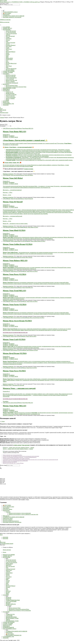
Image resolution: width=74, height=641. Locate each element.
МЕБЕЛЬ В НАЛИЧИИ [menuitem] (9, 554)
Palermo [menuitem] (8, 574)
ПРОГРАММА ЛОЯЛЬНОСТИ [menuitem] (13, 635)
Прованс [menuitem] (8, 587)
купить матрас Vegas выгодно (21, 445)
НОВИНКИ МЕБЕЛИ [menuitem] (8, 627)
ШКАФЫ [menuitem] (8, 602)
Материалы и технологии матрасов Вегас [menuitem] (19, 609)
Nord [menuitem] (7, 567)
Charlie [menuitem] (7, 582)
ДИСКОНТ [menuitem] (6, 637)
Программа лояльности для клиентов (12, 17)
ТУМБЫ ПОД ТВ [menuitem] (10, 614)
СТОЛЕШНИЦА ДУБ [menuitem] (8, 636)
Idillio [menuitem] (7, 579)
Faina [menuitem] (7, 589)
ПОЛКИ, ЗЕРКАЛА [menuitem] (11, 604)
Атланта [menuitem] (8, 580)
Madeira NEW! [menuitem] (9, 563)
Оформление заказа (8, 518)
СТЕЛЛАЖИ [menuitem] (9, 615)
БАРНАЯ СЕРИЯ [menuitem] (7, 624)
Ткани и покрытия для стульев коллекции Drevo (12, 455)
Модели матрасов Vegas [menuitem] (14, 608)
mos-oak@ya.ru (36, 2)
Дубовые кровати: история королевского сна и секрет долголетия (16, 458)
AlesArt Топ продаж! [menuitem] (11, 559)
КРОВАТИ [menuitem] (8, 597)
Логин (4, 552)
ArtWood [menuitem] (8, 571)
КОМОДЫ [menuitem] (8, 598)
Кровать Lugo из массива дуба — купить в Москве (13, 463)
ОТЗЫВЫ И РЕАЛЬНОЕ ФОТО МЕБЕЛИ (13, 16)
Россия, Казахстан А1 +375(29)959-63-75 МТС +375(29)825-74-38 (16, 2)
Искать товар (3, 4)
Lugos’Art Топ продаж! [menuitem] (11, 562)
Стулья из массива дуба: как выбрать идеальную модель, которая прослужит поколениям (21, 456)
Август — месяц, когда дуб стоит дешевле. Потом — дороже (18, 448)
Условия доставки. (28, 168)
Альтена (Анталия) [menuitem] (10, 569)
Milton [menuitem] (7, 593)
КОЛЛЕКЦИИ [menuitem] (6, 557)
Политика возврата (7, 519)
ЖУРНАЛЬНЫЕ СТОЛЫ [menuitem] (12, 618)
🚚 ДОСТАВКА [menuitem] (10, 634)
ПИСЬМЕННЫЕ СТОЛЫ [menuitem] (12, 621)
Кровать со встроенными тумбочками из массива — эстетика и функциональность (19, 457)
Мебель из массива (4, 22)
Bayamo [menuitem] (8, 592)
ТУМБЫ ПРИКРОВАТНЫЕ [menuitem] (13, 600)
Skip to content (3, 0)
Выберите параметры (8, 173)
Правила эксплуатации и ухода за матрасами (20, 513)
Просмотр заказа (4, 112)
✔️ (3, 10)
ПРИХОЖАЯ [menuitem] (6, 626)
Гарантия (8, 511)
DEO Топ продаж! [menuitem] (10, 566)
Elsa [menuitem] (7, 588)
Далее (3, 421)
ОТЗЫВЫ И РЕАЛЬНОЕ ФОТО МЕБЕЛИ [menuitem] (16, 631)
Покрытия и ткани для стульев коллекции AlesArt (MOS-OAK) (15, 460)
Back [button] (7, 558)
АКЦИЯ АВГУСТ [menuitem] (7, 556)
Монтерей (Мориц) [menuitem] (10, 585)
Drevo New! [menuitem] (9, 576)
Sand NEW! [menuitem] (8, 565)
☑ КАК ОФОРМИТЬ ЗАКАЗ (10, 12)
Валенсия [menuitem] (8, 591)
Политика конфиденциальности (11, 521)
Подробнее (5, 401)
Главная (2, 117)
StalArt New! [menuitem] (9, 570)
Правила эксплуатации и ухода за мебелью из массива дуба (23, 514)
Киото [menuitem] (7, 584)
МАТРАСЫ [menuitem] (8, 605)
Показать (2, 124)
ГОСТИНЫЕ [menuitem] (6, 611)
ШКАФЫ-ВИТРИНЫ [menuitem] (11, 617)
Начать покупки (7, 549)
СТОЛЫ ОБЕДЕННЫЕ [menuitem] (9, 622)
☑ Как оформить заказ (8, 506)
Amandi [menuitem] (7, 578)
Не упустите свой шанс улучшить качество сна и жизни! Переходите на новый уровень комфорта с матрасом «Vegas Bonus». (34, 165)
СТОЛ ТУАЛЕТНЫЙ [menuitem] (11, 601)
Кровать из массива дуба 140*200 (10, 461)
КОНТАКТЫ (6, 14)
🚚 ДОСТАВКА (7, 13)
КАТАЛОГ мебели (7, 509)
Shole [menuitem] (7, 583)
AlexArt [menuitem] (8, 575)
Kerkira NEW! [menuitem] (9, 572)
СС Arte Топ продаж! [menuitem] (11, 561)
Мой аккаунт (6, 515)
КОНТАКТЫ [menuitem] (9, 632)
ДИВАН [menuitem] (8, 619)
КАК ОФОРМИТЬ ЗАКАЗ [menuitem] (9, 628)
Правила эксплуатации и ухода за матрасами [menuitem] (20, 610)
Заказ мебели (6, 508)
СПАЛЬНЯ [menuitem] (6, 595)
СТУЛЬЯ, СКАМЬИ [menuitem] (8, 623)
